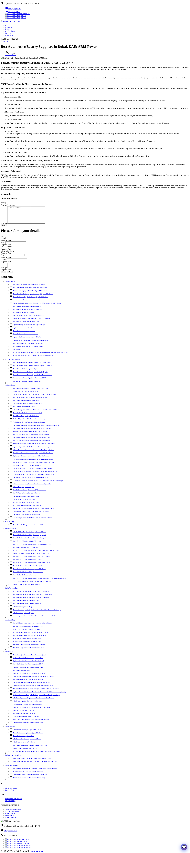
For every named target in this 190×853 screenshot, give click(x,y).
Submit (4, 225)
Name (3, 203)
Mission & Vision (11, 788)
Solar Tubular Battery (12, 765)
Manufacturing (10, 801)
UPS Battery (9, 521)
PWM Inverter (10, 813)
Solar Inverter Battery (12, 588)
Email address (6, 205)
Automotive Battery (12, 811)
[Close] (2, 236)
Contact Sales (5, 41)
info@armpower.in (13, 9)
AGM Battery (10, 620)
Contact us (9, 35)
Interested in (5, 251)
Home (7, 25)
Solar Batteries (10, 281)
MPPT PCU (9, 815)
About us (8, 27)
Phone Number (6, 247)
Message (4, 223)
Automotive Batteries (10, 55)
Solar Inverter (10, 726)
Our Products (10, 31)
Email (3, 242)
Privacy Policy (10, 790)
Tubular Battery (10, 385)
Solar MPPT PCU (11, 529)
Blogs (7, 29)
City (2, 255)
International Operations (13, 799)
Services (8, 33)
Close (3, 272)
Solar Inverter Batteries (13, 809)
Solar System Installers (13, 755)
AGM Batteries (10, 817)
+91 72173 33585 (12, 12)
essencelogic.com (37, 851)
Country (4, 259)
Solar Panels (9, 651)
